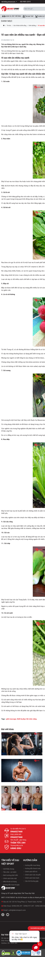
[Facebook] (2, 914)
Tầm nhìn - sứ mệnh (9, 872)
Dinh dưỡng (32, 25)
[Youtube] (7, 914)
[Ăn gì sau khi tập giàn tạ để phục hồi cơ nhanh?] (21, 743)
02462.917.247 (28, 906)
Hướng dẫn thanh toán (33, 868)
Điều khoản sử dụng (10, 881)
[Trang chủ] (3, 25)
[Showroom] (39, 944)
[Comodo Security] (6, 953)
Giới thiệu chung (8, 869)
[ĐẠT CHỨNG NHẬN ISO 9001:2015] (36, 953)
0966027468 (16, 831)
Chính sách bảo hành (32, 878)
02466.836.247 (17, 906)
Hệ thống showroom (8, 2)
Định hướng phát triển (10, 875)
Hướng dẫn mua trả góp (11, 885)
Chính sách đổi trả (31, 871)
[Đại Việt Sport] (10, 9)
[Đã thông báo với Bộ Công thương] (23, 953)
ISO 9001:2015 (25, 2)
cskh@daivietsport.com (17, 910)
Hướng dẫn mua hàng (32, 865)
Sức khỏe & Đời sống (19, 25)
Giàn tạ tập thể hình (13, 16)
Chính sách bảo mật (10, 878)
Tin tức (9, 25)
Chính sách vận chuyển (33, 875)
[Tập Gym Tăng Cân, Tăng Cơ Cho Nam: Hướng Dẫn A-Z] (21, 798)
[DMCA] (13, 953)
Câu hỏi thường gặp (31, 881)
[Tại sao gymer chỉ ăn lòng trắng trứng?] (21, 770)
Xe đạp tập (29, 16)
